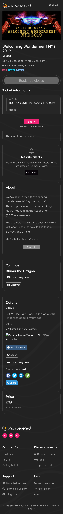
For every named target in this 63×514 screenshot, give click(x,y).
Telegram (11, 494)
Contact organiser (20, 277)
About (13, 355)
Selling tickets (10, 465)
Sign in (55, 5)
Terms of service (44, 483)
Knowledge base (16, 483)
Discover (15, 284)
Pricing (6, 459)
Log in (31, 121)
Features (7, 454)
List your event (43, 465)
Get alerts (31, 172)
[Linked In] (22, 375)
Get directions (17, 347)
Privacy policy (42, 488)
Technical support (16, 488)
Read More (32, 247)
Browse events (46, 454)
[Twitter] (15, 375)
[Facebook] (9, 375)
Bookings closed (31, 80)
